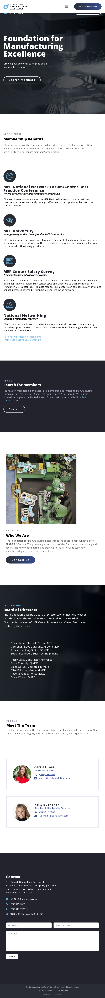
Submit (12, 956)
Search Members (88, 6)
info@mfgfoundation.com (23, 899)
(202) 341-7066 (17, 904)
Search (14, 409)
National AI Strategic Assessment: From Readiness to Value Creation (22, 338)
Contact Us (20, 560)
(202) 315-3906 (18, 909)
